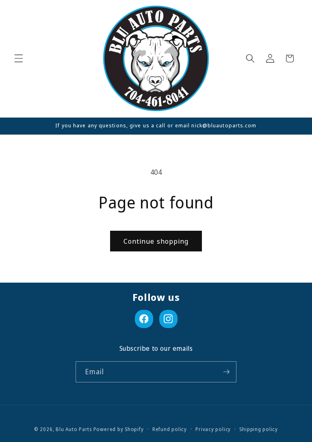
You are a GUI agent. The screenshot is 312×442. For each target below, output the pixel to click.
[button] (18, 58)
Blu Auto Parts (74, 429)
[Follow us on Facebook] (144, 319)
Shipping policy (258, 429)
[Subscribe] (226, 371)
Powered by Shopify (118, 429)
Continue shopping (156, 241)
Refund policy (169, 429)
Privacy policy (213, 429)
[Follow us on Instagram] (168, 319)
